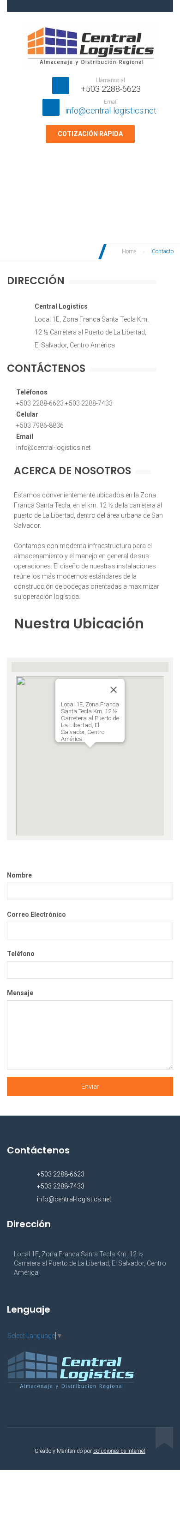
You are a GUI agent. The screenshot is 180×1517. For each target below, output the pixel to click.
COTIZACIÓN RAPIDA (90, 133)
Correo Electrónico (36, 914)
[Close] (113, 690)
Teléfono (21, 953)
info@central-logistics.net (110, 110)
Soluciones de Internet (119, 1451)
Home (128, 251)
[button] (90, 753)
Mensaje (20, 993)
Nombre (19, 875)
